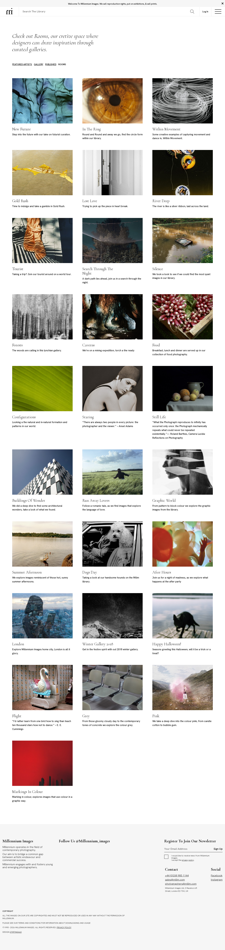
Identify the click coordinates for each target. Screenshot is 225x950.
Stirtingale (16, 932)
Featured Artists (22, 64)
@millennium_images (93, 841)
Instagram (217, 879)
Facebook (216, 875)
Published (50, 64)
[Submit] (192, 11)
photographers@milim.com (181, 883)
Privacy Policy (64, 927)
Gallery (38, 64)
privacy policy (188, 860)
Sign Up (218, 849)
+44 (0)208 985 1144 (177, 875)
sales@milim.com (175, 879)
